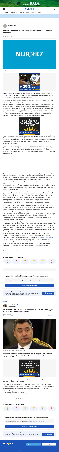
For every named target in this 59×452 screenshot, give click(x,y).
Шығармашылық (14, 12)
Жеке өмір (22, 12)
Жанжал (28, 12)
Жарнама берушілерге (49, 444)
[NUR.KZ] (29, 9)
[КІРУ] (55, 9)
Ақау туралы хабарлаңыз (33, 444)
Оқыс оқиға (34, 12)
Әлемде (5, 301)
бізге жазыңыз (20, 250)
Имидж (39, 12)
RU (51, 9)
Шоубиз (5, 12)
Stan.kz (5, 95)
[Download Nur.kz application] (29, 3)
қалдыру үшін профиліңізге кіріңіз (36, 280)
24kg (42, 355)
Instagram (49, 293)
